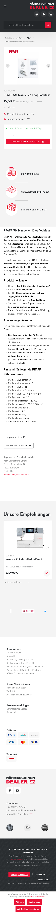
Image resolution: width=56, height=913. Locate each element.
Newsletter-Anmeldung (17, 813)
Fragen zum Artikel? (15, 437)
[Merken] (47, 547)
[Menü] (6, 5)
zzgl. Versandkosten (24, 566)
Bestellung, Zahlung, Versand (19, 659)
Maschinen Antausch (16, 687)
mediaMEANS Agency (40, 883)
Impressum (40, 874)
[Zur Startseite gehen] (42, 5)
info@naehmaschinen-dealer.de (21, 810)
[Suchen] (48, 25)
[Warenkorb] (51, 14)
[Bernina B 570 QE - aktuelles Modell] (28, 537)
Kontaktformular (14, 652)
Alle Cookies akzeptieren (28, 908)
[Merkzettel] (37, 14)
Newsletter (11, 656)
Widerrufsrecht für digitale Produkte (23, 669)
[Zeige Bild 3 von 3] (22, 77)
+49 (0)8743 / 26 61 (16, 806)
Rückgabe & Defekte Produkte (20, 663)
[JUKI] (35, 611)
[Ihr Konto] (44, 14)
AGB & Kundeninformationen (20, 673)
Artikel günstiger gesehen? (19, 694)
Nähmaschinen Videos (16, 708)
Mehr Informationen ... (38, 896)
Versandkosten (17, 858)
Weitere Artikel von (18, 445)
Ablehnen (20, 902)
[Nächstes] (48, 66)
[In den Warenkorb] (47, 573)
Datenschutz (44, 879)
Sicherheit (11, 712)
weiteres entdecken (13, 582)
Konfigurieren (34, 902)
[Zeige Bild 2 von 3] (20, 77)
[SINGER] (12, 611)
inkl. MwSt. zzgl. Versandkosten (29, 101)
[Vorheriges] (8, 66)
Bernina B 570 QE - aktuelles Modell (24, 558)
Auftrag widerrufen (19, 874)
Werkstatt (11, 691)
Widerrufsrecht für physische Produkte (24, 666)
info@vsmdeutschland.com (16, 474)
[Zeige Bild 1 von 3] (18, 77)
